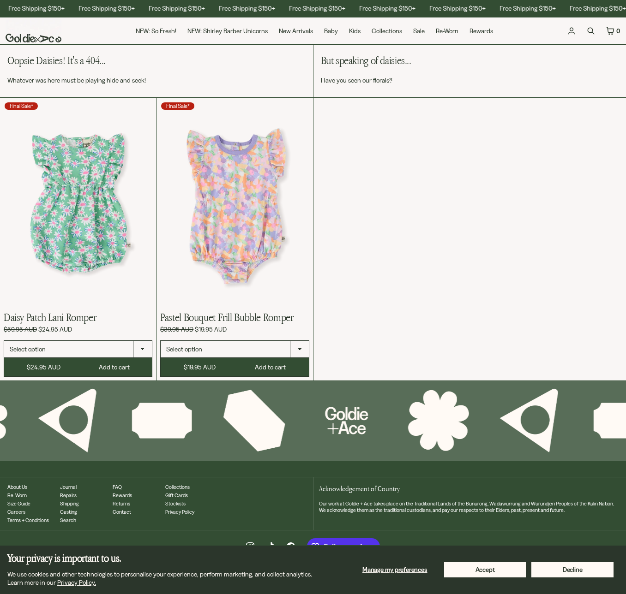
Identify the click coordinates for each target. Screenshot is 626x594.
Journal (68, 487)
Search (68, 520)
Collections (387, 31)
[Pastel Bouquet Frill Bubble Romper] (234, 202)
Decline (573, 569)
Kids (355, 31)
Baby (331, 31)
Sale (419, 31)
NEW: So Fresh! (156, 31)
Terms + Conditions (28, 520)
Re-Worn (447, 31)
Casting (68, 512)
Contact (122, 512)
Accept (485, 569)
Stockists (175, 503)
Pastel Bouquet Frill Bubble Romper (226, 317)
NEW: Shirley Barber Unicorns (227, 31)
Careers (16, 512)
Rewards (481, 31)
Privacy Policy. (76, 582)
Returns (121, 503)
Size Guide (18, 503)
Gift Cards (176, 495)
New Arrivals (296, 31)
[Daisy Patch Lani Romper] (78, 202)
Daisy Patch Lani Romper (50, 317)
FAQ (117, 487)
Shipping (69, 503)
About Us (17, 487)
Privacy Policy (179, 512)
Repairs (68, 495)
